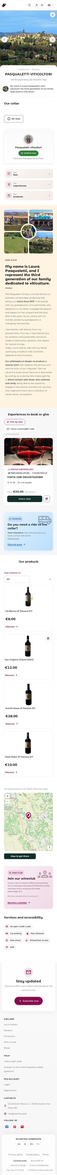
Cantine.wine (23, 69)
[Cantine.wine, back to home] (4, 5)
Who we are (10, 1042)
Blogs (7, 1048)
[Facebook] (7, 1127)
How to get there (20, 856)
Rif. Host (13, 119)
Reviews (8, 1030)
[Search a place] (29, 5)
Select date (25, 499)
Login (7, 1084)
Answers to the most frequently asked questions (23, 1069)
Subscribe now (29, 1001)
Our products (12, 573)
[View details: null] (28, 451)
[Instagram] (14, 1127)
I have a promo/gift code (20, 429)
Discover (12, 626)
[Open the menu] (39, 5)
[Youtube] (22, 1127)
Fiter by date (15, 422)
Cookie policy (32, 1154)
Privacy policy (15, 1154)
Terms (45, 1154)
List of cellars (10, 1024)
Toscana (35, 69)
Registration (10, 1090)
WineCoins (9, 1036)
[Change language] (50, 5)
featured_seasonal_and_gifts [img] (48, 638)
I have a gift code (12, 1061)
